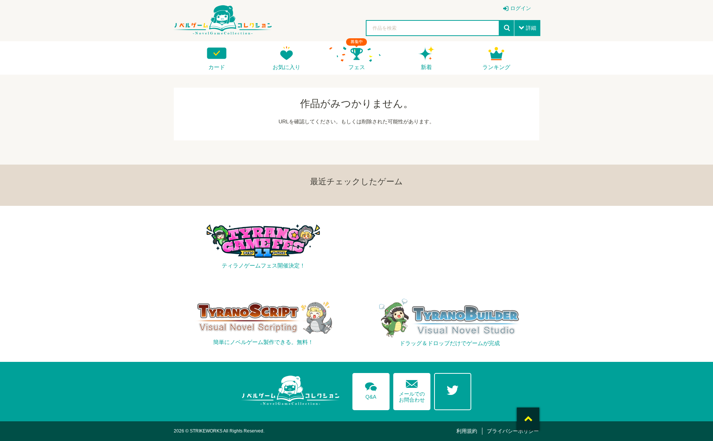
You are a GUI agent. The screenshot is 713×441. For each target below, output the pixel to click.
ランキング (496, 67)
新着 (426, 67)
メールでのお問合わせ (412, 389)
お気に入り (286, 67)
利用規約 (466, 431)
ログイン (520, 8)
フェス (356, 67)
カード (216, 67)
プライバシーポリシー (513, 431)
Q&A (371, 389)
